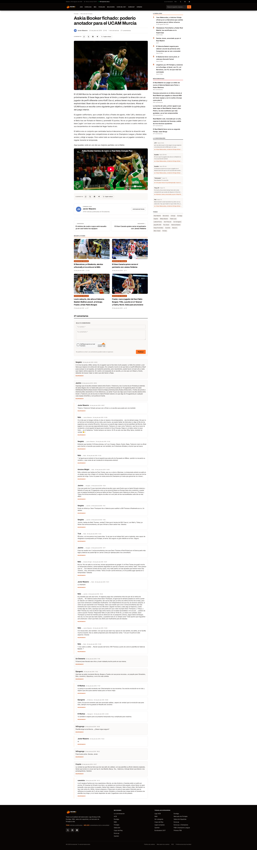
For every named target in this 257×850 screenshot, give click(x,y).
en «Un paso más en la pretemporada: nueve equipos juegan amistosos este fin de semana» (168, 182)
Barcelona (166, 215)
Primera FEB (178, 830)
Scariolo (167, 227)
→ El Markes (89, 700)
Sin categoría (159, 819)
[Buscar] (189, 7)
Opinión (139, 7)
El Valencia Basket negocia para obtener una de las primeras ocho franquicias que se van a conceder (168, 48)
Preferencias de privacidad (183, 844)
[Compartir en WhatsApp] (84, 36)
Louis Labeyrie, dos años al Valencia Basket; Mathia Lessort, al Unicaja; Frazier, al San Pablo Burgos (89, 302)
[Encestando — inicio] (71, 7)
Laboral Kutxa (158, 221)
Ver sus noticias (138, 209)
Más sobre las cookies (163, 844)
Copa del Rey (121, 7)
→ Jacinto (87, 505)
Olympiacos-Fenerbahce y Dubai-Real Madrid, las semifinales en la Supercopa (169, 30)
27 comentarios (126, 30)
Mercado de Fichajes (86, 13)
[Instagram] (77, 830)
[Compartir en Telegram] (97, 36)
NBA (95, 7)
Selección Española (180, 819)
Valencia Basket (175, 224)
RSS (175, 1)
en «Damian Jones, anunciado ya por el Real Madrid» (168, 194)
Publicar (141, 352)
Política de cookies (149, 844)
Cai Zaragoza (177, 221)
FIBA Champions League (182, 827)
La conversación (168, 1)
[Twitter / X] (68, 830)
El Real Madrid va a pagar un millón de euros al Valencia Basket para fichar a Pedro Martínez (166, 85)
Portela (165, 231)
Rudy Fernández (158, 227)
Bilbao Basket (164, 218)
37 (87, 308)
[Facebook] (72, 830)
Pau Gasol (166, 224)
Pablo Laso (173, 218)
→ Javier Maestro (87, 417)
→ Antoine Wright (87, 562)
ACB (81, 7)
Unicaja (173, 215)
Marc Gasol (157, 231)
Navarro (174, 227)
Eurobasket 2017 (160, 830)
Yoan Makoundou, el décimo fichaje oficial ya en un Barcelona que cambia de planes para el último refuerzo (169, 20)
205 (88, 270)
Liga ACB (158, 813)
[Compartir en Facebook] (93, 36)
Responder (80, 375)
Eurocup (131, 7)
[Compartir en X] (88, 36)
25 (126, 308)
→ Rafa (84, 455)
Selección (111, 7)
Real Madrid (157, 215)
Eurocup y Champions (181, 825)
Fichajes (102, 7)
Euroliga (88, 7)
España (156, 218)
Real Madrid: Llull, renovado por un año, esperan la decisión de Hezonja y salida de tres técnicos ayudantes (167, 121)
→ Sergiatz (87, 485)
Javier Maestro (81, 30)
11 (125, 270)
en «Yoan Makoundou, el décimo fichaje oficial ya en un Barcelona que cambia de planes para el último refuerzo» (168, 149)
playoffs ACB (157, 224)
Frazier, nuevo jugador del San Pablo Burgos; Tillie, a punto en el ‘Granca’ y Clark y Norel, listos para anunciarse (127, 302)
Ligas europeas (160, 825)
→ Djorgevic (89, 714)
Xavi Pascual (167, 221)
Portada (76, 13)
